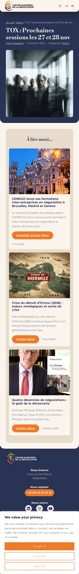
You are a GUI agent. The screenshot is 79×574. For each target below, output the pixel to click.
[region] (39, 542)
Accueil (10, 22)
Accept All (39, 546)
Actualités (22, 235)
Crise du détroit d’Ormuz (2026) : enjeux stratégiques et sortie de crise (37, 306)
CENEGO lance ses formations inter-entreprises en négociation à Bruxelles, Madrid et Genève (38, 202)
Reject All (39, 566)
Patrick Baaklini (15, 43)
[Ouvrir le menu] (60, 6)
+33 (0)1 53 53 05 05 (39, 492)
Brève (19, 22)
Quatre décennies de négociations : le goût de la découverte (39, 401)
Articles (35, 235)
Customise (39, 556)
